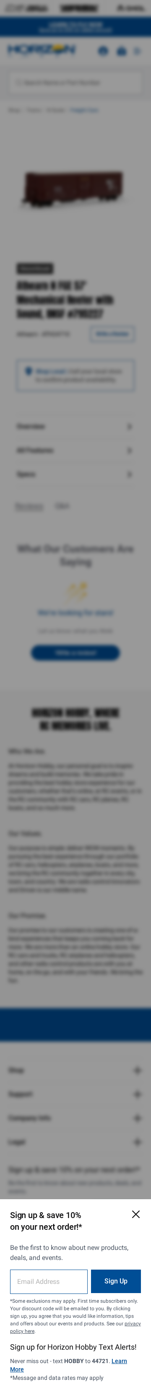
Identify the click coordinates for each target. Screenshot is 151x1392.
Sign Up (116, 1281)
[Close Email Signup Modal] (136, 1214)
